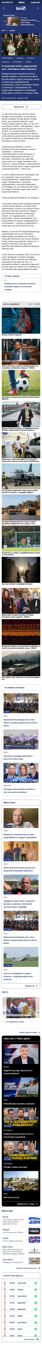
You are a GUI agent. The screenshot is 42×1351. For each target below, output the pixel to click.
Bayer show (8, 1247)
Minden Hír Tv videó (26, 1204)
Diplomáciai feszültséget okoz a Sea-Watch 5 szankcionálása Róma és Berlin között (20, 723)
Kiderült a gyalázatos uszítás (13, 1022)
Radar (6, 752)
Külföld (12, 30)
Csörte (6, 1238)
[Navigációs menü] (4, 8)
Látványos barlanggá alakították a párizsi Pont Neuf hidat (18, 757)
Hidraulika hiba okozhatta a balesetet (19, 1104)
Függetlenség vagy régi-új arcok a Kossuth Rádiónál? (18, 1072)
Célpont (6, 1230)
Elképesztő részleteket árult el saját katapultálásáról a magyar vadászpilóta (29, 23)
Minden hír (30, 986)
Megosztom (19, 107)
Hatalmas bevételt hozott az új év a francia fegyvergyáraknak (18, 1135)
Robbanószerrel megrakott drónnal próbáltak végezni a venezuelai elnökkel (19, 286)
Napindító (7, 785)
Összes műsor (29, 1339)
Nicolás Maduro (7, 58)
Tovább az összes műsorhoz (26, 1268)
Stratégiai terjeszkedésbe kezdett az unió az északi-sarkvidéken (19, 790)
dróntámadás (17, 62)
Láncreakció (8, 1130)
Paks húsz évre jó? (11, 1197)
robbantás (20, 58)
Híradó (5, 1217)
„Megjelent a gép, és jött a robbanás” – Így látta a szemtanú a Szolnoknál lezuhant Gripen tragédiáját (20, 904)
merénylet (30, 58)
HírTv (3, 30)
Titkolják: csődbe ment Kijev (15, 1167)
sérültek (28, 62)
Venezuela (5, 62)
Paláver (6, 1067)
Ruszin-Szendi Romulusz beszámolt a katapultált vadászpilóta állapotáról (19, 869)
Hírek (5, 716)
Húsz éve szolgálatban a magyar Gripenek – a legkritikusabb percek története (18, 976)
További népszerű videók (28, 1032)
